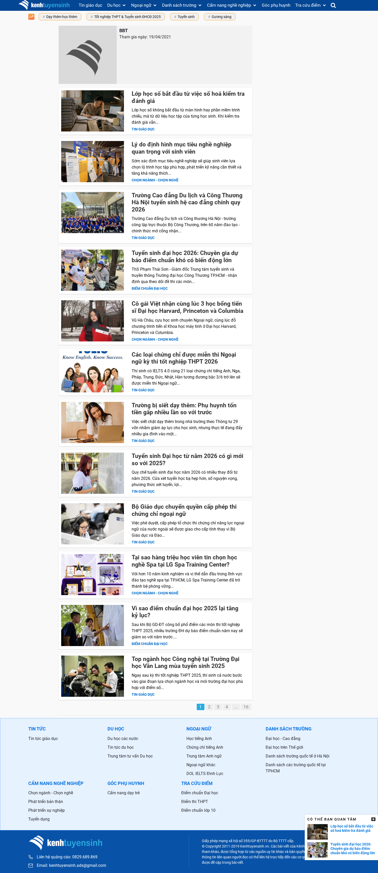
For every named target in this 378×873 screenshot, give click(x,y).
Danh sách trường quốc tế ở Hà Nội (297, 756)
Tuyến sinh (186, 17)
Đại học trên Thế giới (284, 747)
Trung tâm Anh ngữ (204, 756)
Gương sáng (221, 17)
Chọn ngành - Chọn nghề (155, 180)
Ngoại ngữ (141, 5)
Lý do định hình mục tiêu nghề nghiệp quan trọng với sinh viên (181, 148)
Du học (114, 5)
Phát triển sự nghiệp (46, 810)
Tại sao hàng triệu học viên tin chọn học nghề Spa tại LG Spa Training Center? (184, 561)
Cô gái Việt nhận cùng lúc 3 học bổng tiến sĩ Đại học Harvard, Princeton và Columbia (187, 307)
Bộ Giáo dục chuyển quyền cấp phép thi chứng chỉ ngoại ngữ (184, 510)
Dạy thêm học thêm (61, 17)
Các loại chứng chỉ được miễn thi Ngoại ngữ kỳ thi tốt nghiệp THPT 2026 (184, 358)
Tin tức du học (120, 747)
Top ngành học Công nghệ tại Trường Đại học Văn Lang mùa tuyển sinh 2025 (185, 663)
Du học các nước (122, 738)
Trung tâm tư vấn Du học (130, 756)
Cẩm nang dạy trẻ (123, 792)
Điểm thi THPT (194, 801)
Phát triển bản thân (45, 801)
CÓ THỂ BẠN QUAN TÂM (331, 819)
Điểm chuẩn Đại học (199, 792)
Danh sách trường (179, 5)
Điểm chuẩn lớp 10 (198, 810)
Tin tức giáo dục (43, 738)
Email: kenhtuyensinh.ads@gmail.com (71, 865)
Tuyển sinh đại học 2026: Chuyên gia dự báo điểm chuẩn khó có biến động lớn (185, 257)
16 (246, 706)
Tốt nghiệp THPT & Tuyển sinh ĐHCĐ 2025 (127, 17)
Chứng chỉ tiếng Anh (204, 747)
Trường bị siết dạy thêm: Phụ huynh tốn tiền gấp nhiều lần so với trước (184, 409)
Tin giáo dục (90, 5)
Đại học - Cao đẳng (283, 738)
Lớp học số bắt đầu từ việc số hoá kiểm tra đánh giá (351, 828)
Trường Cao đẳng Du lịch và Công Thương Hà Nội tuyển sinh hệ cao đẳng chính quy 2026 (187, 202)
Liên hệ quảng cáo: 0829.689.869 (67, 856)
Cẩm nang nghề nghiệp (229, 5)
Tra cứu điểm (308, 5)
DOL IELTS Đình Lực (204, 773)
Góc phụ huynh (276, 5)
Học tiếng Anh (199, 738)
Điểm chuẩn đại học (150, 288)
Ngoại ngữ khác (200, 764)
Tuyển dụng (39, 819)
